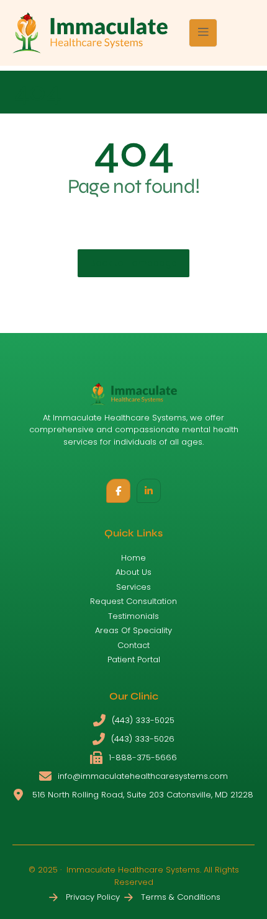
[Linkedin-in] (149, 491)
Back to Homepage (133, 263)
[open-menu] (203, 33)
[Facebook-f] (118, 491)
